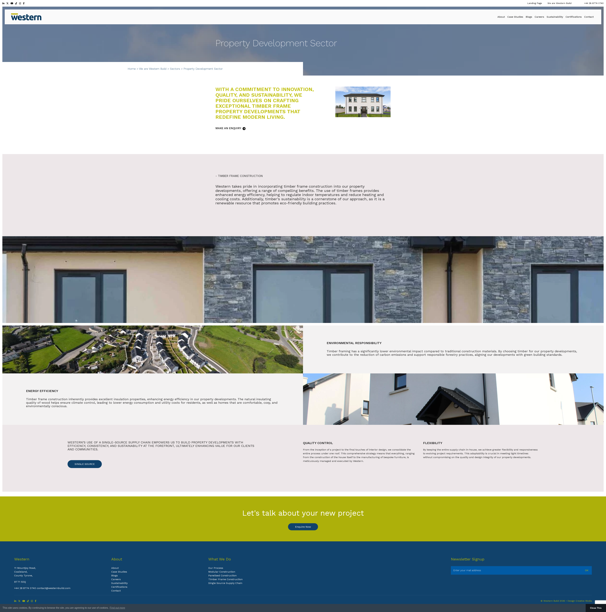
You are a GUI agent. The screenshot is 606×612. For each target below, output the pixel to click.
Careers (116, 579)
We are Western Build (559, 3)
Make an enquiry (228, 128)
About (115, 567)
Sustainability (119, 583)
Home (132, 68)
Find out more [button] (117, 607)
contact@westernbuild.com (53, 588)
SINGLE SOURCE (85, 464)
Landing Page (534, 3)
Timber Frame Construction (225, 579)
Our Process (215, 567)
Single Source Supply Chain (225, 583)
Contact (116, 590)
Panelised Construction (222, 575)
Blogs (114, 575)
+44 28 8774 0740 (594, 3)
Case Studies (119, 571)
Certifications (119, 586)
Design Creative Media (579, 601)
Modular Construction (221, 571)
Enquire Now (303, 526)
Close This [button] (596, 608)
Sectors (175, 68)
